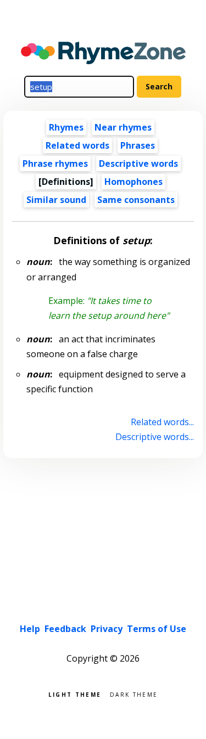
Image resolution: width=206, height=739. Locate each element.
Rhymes (66, 127)
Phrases (137, 145)
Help (30, 629)
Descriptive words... (154, 437)
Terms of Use (156, 629)
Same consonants (136, 200)
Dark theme (134, 694)
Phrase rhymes (55, 163)
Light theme (74, 694)
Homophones (133, 182)
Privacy (107, 629)
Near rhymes (123, 127)
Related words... (162, 422)
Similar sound (56, 200)
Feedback (65, 629)
